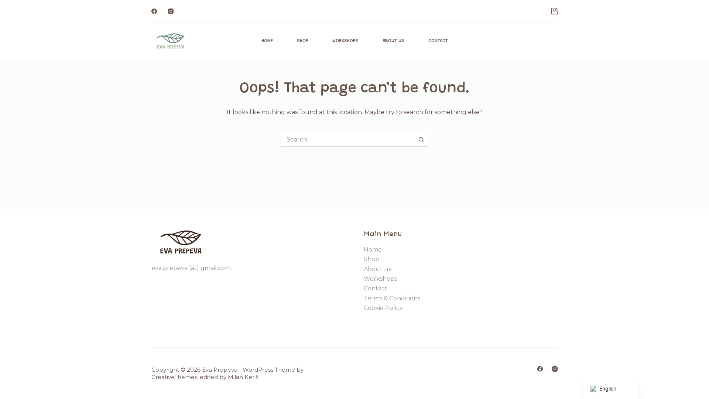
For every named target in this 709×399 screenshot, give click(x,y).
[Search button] (421, 139)
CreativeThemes (174, 377)
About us (393, 40)
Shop (302, 40)
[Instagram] (171, 11)
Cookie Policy (383, 307)
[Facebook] (154, 11)
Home (267, 40)
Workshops (345, 40)
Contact (438, 40)
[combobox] (347, 139)
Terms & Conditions (392, 298)
